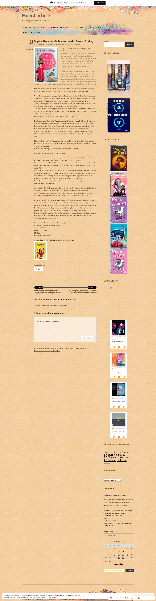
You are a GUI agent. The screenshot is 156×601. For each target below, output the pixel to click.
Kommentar (88, 338)
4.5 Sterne (77, 44)
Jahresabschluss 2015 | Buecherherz (54, 305)
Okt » (121, 564)
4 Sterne (122, 457)
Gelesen (92, 27)
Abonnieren (130, 570)
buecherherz (40, 44)
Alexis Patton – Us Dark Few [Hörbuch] (116, 505)
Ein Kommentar (29, 48)
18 (123, 555)
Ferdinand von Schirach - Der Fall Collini (116, 521)
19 (127, 555)
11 (123, 551)
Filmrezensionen (67, 27)
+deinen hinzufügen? (64, 299)
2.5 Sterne (109, 455)
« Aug (116, 564)
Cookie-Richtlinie (52, 597)
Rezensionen (53, 27)
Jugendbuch (51, 44)
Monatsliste (81, 27)
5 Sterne (122, 460)
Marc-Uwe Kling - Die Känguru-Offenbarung (118, 511)
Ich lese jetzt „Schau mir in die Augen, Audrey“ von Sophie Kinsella (48, 290)
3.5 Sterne (110, 457)
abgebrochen (107, 463)
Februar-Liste (108, 508)
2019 (105, 518)
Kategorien (107, 478)
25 (123, 558)
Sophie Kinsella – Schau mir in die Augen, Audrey (64, 41)
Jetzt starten (99, 3)
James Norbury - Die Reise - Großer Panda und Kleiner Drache (118, 524)
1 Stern (106, 452)
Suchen (106, 41)
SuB (99, 27)
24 (119, 558)
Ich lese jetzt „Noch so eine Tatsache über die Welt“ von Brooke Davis (83, 290)
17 (119, 555)
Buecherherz (36, 15)
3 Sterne (120, 454)
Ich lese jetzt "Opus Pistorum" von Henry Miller (118, 500)
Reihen (26, 32)
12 (127, 551)
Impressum (35, 32)
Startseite (27, 27)
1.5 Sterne (114, 452)
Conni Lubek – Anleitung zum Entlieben (116, 502)
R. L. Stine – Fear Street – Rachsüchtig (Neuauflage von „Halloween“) (115, 514)
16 (114, 555)
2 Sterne (124, 452)
